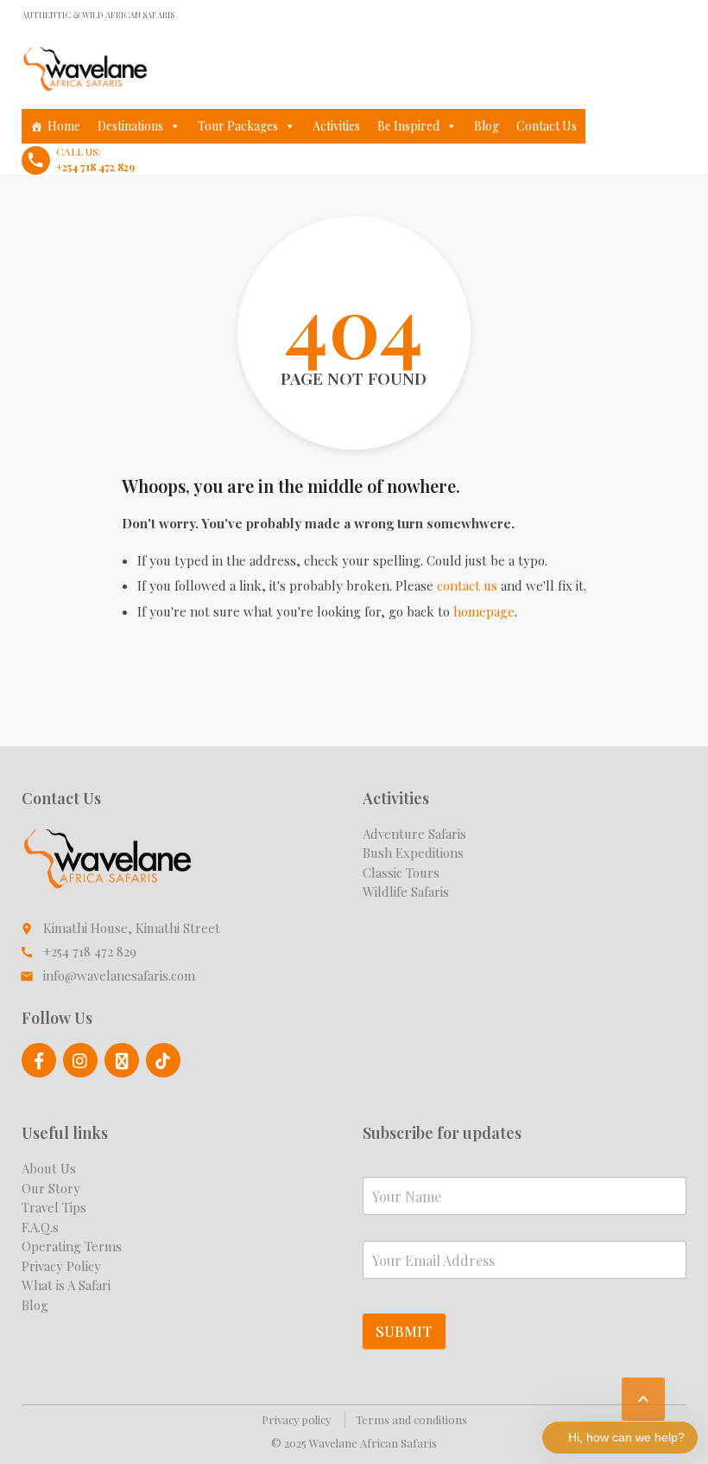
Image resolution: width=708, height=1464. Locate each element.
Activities (336, 126)
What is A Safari (66, 1285)
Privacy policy (297, 1419)
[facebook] (39, 1060)
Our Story (51, 1188)
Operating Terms (72, 1246)
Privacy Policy (61, 1266)
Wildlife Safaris (406, 891)
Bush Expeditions (413, 852)
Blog (486, 126)
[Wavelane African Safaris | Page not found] (85, 69)
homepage (484, 611)
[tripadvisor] (121, 1060)
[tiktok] (163, 1060)
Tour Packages (238, 126)
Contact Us (546, 126)
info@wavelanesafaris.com (119, 975)
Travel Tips (54, 1207)
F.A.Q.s (40, 1227)
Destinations (130, 126)
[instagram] (80, 1060)
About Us (49, 1168)
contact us (467, 585)
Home (63, 126)
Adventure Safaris (414, 833)
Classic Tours (401, 872)
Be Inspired (408, 126)
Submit (404, 1330)
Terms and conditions (411, 1419)
